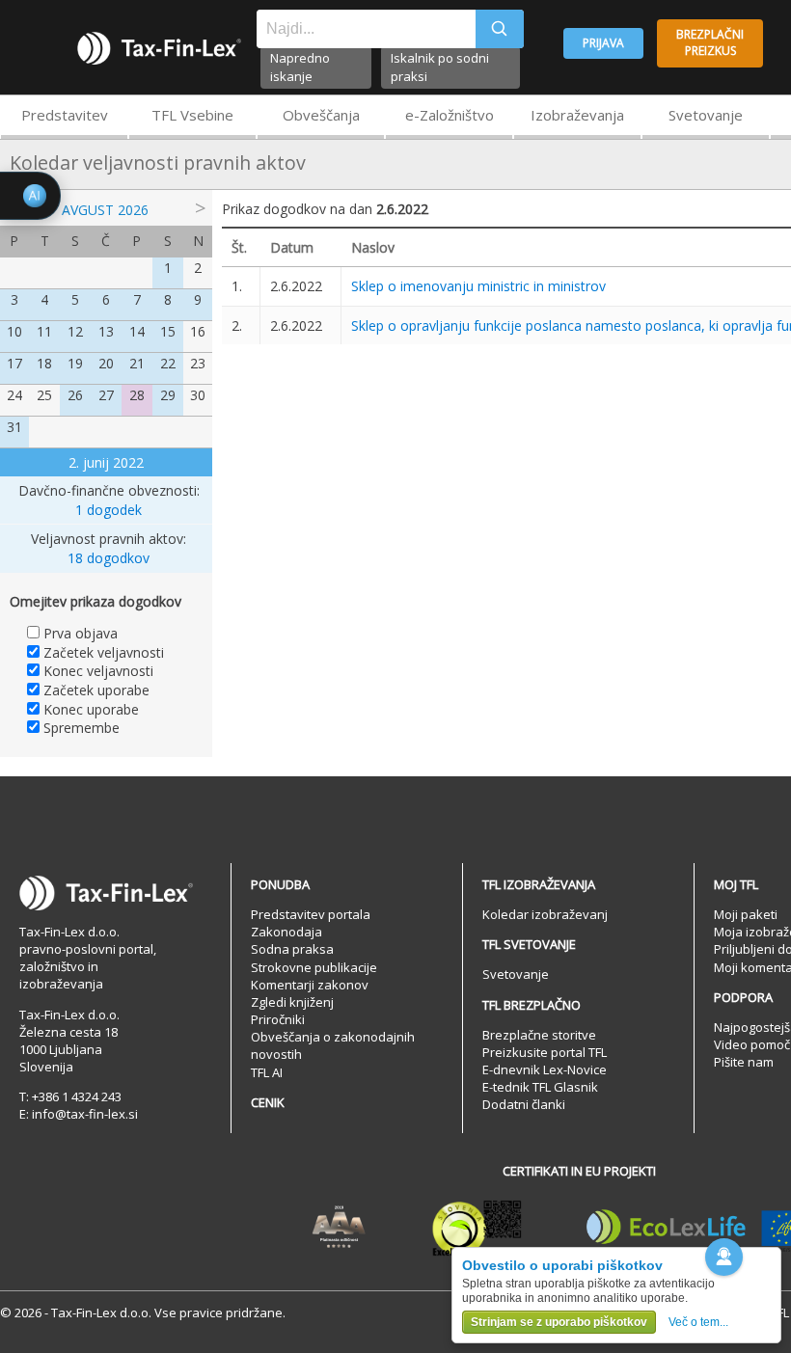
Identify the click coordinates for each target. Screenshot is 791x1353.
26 (75, 395)
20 (106, 363)
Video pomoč (752, 1044)
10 (14, 331)
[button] (724, 1257)
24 (14, 395)
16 (197, 331)
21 (137, 363)
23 (197, 363)
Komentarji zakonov (309, 984)
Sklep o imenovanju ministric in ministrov (478, 286)
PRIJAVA (603, 43)
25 (44, 395)
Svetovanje (705, 114)
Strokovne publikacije (314, 967)
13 (106, 331)
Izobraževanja (577, 114)
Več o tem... (698, 1322)
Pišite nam (744, 1061)
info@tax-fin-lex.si (85, 1114)
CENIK (268, 1102)
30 (197, 395)
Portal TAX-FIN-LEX (159, 48)
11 (44, 331)
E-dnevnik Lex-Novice (544, 1069)
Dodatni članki (523, 1104)
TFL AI (267, 1072)
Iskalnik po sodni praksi (440, 67)
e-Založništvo (449, 114)
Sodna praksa (292, 949)
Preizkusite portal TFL (544, 1052)
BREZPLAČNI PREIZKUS (710, 42)
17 (14, 363)
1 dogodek (108, 510)
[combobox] (366, 29)
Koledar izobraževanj (545, 914)
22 (168, 363)
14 (137, 331)
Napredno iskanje (300, 67)
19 (75, 363)
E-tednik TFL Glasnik (540, 1087)
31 (14, 427)
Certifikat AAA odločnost (339, 1228)
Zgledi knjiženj (292, 1002)
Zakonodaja (286, 931)
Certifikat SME (477, 1228)
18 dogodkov (109, 558)
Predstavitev (64, 114)
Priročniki (278, 1019)
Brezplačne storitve (539, 1034)
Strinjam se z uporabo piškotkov (559, 1322)
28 (137, 395)
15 (168, 331)
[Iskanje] (500, 29)
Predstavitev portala (310, 914)
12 (75, 331)
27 (106, 395)
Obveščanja (321, 114)
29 (168, 395)
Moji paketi (745, 914)
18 (44, 363)
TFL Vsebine (192, 114)
